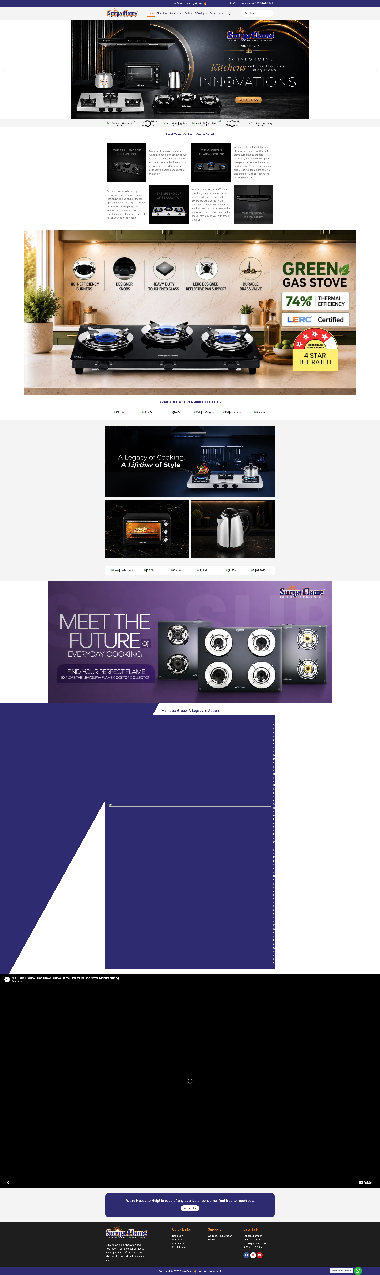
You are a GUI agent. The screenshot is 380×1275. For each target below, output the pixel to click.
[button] (3, 69)
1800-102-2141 (252, 1239)
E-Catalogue (201, 13)
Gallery (188, 13)
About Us (174, 13)
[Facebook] (246, 1255)
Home (151, 13)
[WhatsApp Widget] (358, 1271)
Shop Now (162, 13)
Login (229, 13)
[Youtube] (260, 1255)
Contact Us (215, 13)
